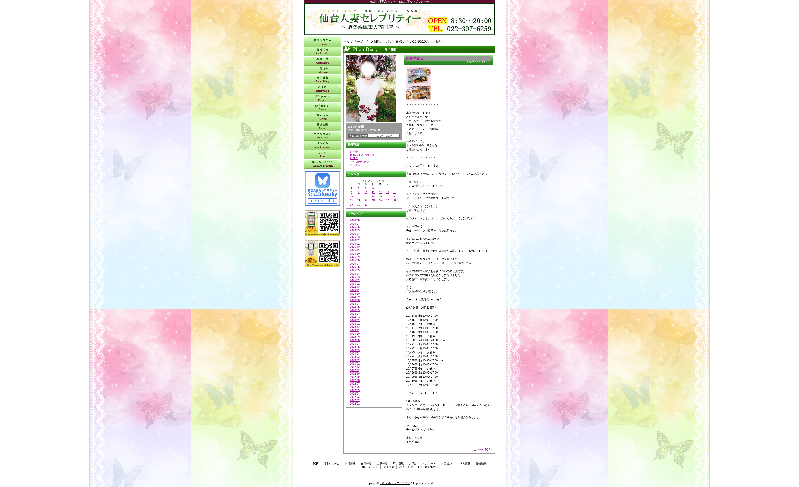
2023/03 (355, 357)
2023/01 (355, 363)
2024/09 (355, 297)
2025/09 (355, 257)
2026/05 (355, 230)
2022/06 (355, 387)
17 (366, 196)
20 (387, 196)
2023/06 (355, 347)
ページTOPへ (484, 449)
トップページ (353, 41)
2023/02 (355, 360)
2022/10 (355, 373)
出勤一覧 (322, 70)
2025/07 (355, 263)
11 (373, 192)
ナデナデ (355, 165)
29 (351, 204)
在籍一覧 (322, 61)
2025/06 (355, 267)
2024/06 (355, 307)
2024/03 (355, 317)
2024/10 (355, 293)
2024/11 (354, 290)
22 (351, 200)
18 (373, 196)
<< (364, 180)
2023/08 (355, 340)
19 (380, 196)
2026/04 (355, 233)
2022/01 (355, 403)
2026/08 (355, 220)
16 (358, 196)
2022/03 (355, 397)
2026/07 (355, 223)
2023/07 (355, 343)
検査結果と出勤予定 (362, 155)
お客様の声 (322, 107)
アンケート (322, 98)
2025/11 (354, 250)
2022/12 (355, 367)
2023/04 (355, 353)
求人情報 (322, 117)
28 (394, 200)
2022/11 (354, 370)
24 (366, 200)
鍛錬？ (354, 158)
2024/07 (355, 303)
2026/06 (355, 227)
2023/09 (355, 337)
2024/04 (355, 313)
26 (380, 200)
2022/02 (355, 400)
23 (358, 200)
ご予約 (322, 89)
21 (394, 196)
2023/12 (355, 327)
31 (366, 204)
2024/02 (355, 320)
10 (366, 192)
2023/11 (354, 330)
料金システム (322, 42)
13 (387, 192)
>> (383, 180)
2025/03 (355, 277)
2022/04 (355, 393)
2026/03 (355, 237)
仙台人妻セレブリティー (399, 19)
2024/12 (355, 287)
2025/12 (355, 247)
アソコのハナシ (359, 161)
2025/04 (355, 273)
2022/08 (355, 380)
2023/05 (355, 350)
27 (387, 200)
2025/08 (355, 260)
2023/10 (355, 333)
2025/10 (355, 253)
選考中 (354, 151)
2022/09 (355, 377)
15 (351, 196)
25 (373, 200)
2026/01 (355, 243)
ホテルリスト (322, 136)
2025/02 (355, 280)
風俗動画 (322, 126)
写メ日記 (322, 79)
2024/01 (355, 323)
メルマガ (322, 145)
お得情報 (322, 51)
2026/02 (355, 240)
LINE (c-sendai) (322, 164)
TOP (315, 463)
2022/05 (355, 390)
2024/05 (355, 310)
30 (358, 204)
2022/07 (355, 383)
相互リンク (322, 154)
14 (394, 192)
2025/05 (355, 270)
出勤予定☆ (415, 58)
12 (380, 192)
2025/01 (355, 283)
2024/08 (355, 300)
